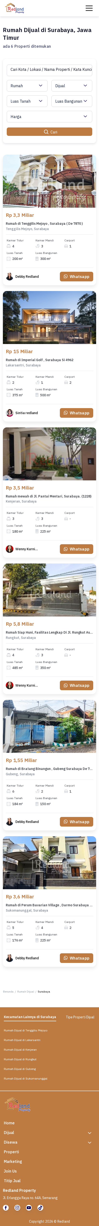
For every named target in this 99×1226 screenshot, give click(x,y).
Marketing (13, 1161)
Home (9, 1122)
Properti (11, 1151)
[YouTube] (29, 1208)
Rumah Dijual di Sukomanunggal (25, 1078)
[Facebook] (6, 1208)
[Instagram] (17, 1208)
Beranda (8, 991)
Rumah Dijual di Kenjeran (20, 1049)
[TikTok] (40, 1208)
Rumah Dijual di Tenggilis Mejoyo (25, 1030)
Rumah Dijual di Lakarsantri (22, 1040)
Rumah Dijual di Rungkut (20, 1059)
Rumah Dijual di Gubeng (20, 1069)
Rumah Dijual (25, 991)
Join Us (10, 1171)
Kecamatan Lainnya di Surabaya (30, 1017)
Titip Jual (12, 1180)
